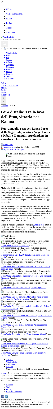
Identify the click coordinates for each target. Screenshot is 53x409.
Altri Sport (10, 32)
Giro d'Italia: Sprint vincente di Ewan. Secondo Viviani (23, 334)
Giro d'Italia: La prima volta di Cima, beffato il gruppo (23, 287)
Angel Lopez (38, 225)
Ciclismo (4, 106)
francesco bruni (10, 147)
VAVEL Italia (11, 362)
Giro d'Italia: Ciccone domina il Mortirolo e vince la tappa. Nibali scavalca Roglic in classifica (24, 298)
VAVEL (9, 359)
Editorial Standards (14, 392)
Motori (9, 18)
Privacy (9, 389)
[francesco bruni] (7, 144)
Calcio (8, 9)
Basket (9, 23)
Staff (8, 387)
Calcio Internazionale (14, 14)
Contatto (9, 385)
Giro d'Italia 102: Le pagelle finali (15, 245)
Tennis (9, 28)
